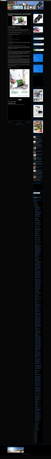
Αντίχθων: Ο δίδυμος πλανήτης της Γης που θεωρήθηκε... (38, 409)
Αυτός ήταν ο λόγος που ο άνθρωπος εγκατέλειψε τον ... (38, 394)
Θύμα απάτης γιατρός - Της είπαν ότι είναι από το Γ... (38, 275)
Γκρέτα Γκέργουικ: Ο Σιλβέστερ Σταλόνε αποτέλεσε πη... (38, 262)
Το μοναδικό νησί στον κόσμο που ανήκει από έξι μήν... (38, 291)
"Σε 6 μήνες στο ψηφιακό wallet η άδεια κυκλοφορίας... (38, 250)
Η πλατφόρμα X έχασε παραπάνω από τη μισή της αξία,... (38, 234)
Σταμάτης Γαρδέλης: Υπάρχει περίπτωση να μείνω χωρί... (38, 245)
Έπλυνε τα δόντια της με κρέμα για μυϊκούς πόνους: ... (38, 417)
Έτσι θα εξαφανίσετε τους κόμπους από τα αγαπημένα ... (38, 392)
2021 (34, 432)
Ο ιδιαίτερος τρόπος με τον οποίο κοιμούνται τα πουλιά (38, 306)
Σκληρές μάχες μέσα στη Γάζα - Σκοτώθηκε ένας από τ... (38, 282)
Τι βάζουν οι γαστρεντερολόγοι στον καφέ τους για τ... (38, 387)
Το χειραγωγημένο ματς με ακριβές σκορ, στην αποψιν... (37, 371)
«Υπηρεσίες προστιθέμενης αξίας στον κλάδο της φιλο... (38, 342)
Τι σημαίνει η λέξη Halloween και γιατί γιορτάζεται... (38, 274)
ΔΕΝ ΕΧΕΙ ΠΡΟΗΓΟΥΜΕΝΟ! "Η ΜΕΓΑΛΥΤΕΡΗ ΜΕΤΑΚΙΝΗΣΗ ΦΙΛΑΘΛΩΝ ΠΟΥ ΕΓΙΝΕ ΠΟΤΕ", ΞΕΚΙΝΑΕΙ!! (39, 142)
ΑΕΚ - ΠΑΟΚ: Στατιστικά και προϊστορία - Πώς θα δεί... (38, 381)
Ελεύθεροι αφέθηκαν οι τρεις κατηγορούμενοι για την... (38, 251)
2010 (34, 442)
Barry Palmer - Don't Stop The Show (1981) (38, 316)
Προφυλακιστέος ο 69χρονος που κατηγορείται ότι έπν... (38, 358)
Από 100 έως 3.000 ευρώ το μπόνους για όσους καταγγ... (38, 281)
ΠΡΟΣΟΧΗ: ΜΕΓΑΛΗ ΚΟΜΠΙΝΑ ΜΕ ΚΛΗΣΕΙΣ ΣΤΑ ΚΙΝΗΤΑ (39, 137)
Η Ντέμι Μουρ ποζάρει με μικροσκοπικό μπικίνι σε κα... (38, 228)
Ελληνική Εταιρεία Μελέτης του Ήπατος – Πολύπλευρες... (38, 266)
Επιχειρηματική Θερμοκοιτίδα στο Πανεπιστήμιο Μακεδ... (38, 365)
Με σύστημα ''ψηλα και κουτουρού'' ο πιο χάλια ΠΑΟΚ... (37, 311)
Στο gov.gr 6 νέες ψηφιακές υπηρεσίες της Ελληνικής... (38, 336)
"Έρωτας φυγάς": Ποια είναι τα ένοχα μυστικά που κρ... (38, 383)
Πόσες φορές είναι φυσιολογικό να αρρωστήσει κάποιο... (38, 321)
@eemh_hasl (11, 38)
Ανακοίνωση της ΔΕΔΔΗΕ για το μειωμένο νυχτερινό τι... (38, 352)
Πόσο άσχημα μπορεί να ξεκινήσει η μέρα (37, 401)
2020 (34, 433)
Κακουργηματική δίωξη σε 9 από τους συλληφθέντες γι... (38, 343)
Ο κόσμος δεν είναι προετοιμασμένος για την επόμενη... (38, 308)
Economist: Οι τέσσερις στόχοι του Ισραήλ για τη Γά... (38, 332)
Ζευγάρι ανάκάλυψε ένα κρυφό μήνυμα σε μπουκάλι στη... (38, 213)
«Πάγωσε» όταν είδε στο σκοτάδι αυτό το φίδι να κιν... (38, 379)
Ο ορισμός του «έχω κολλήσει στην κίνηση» (38, 406)
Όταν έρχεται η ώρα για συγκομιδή (37, 295)
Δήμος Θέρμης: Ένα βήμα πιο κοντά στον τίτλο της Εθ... (38, 345)
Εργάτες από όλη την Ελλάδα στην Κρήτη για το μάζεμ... (38, 376)
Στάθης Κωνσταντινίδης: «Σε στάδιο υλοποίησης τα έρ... (38, 267)
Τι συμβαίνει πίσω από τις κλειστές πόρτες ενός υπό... (38, 319)
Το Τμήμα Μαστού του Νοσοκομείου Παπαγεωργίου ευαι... (38, 238)
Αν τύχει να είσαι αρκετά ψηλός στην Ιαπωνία (38, 296)
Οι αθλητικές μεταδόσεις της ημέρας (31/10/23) (38, 264)
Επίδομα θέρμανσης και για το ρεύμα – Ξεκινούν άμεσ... (38, 378)
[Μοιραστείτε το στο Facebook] (20, 99)
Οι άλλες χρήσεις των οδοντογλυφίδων (37, 290)
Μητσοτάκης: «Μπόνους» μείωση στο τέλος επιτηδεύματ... (37, 259)
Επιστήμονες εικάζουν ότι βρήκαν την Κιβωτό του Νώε (38, 412)
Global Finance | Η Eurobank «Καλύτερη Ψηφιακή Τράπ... (38, 367)
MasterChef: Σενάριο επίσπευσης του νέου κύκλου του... (37, 255)
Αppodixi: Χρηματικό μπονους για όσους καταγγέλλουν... (38, 346)
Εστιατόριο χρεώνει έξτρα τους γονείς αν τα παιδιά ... (38, 314)
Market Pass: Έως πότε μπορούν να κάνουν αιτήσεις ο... (38, 375)
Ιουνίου (35, 425)
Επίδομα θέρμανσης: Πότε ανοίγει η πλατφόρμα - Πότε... (37, 226)
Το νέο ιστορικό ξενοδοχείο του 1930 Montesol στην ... (38, 214)
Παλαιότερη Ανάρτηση (28, 122)
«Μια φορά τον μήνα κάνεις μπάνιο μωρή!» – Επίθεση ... (38, 339)
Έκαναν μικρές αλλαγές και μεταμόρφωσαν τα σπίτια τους (39, 163)
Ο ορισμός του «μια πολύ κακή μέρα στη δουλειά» (38, 298)
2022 (34, 431)
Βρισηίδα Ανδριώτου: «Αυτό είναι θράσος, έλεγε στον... (38, 247)
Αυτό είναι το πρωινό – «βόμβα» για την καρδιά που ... (38, 224)
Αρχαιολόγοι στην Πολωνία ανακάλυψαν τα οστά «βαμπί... (37, 210)
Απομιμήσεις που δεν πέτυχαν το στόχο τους (38, 301)
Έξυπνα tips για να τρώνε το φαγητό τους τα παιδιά (38, 285)
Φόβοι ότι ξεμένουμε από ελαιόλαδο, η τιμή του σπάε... (37, 269)
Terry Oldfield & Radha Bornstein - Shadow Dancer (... (38, 216)
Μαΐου (35, 426)
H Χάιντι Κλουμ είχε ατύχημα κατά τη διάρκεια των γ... (38, 322)
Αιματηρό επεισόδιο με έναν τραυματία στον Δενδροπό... (38, 253)
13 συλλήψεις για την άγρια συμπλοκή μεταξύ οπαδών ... (38, 385)
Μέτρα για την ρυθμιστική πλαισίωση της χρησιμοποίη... (37, 350)
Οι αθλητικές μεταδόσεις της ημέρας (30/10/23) (38, 360)
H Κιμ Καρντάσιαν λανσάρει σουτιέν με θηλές (38, 414)
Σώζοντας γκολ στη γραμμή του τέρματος (38, 407)
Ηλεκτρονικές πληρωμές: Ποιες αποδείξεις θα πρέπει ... (38, 388)
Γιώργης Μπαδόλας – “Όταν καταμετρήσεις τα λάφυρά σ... (38, 369)
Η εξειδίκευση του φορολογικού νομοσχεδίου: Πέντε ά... (38, 229)
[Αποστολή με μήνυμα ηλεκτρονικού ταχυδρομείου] (18, 99)
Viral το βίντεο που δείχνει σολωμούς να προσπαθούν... (37, 232)
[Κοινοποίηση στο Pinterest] (21, 99)
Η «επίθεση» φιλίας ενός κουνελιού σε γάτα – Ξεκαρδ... (37, 399)
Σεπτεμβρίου (36, 422)
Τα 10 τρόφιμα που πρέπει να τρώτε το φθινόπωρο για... (38, 261)
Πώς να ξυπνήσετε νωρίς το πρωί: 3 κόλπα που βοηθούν (38, 317)
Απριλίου (36, 427)
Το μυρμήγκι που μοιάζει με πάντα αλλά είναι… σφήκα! (38, 397)
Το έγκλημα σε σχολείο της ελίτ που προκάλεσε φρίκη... (38, 330)
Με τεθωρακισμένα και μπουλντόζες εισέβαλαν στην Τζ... (38, 364)
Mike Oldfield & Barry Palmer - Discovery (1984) (38, 418)
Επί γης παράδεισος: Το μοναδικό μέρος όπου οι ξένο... (37, 411)
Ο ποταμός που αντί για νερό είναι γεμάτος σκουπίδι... (38, 415)
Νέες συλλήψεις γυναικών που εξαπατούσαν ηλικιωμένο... (38, 272)
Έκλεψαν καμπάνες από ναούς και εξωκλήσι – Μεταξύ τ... (38, 340)
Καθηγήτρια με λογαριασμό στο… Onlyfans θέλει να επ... (37, 221)
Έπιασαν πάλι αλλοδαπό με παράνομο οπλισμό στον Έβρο (38, 277)
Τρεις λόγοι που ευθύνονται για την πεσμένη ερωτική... (38, 309)
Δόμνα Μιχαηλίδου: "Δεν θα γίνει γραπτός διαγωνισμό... (38, 355)
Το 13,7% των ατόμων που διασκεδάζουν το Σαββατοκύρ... (37, 334)
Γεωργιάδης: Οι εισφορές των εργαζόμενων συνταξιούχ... (38, 348)
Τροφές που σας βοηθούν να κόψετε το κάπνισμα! (38, 288)
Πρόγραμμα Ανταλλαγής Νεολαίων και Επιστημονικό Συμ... (38, 236)
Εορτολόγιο (38, 86)
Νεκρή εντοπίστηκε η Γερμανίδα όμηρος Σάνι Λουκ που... (38, 357)
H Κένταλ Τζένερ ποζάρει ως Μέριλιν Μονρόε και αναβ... (38, 325)
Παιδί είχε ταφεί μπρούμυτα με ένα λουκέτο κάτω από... (38, 304)
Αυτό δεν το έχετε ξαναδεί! (39, 150)
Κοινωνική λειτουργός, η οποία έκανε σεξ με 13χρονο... (38, 211)
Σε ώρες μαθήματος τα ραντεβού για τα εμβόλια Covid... (37, 329)
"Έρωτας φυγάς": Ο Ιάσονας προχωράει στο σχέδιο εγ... (38, 284)
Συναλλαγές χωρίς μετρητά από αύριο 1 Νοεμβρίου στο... (37, 240)
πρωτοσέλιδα (38, 117)
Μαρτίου (36, 428)
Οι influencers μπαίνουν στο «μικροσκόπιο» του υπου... (38, 353)
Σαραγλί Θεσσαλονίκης (37, 382)
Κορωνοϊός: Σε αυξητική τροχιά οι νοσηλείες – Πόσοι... (38, 390)
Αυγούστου (36, 423)
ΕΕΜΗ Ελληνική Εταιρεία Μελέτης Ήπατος (15, 39)
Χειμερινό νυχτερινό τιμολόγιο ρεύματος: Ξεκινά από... (38, 271)
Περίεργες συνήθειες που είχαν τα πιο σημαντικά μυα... (38, 207)
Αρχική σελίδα (19, 122)
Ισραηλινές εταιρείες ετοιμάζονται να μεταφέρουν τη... (38, 257)
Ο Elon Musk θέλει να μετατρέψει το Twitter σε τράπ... (37, 421)
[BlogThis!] (19, 99)
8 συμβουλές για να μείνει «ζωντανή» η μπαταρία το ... (38, 287)
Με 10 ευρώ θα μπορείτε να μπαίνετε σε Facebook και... (38, 222)
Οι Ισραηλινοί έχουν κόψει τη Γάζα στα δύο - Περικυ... (38, 337)
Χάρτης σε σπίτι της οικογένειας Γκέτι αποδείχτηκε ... (37, 218)
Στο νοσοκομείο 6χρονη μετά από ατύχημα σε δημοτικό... (38, 361)
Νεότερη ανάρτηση (10, 122)
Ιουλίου (35, 424)
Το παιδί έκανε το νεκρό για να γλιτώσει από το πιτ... (38, 279)
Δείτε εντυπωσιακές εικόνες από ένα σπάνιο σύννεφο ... (38, 324)
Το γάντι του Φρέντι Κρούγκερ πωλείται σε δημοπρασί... (38, 313)
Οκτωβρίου (36, 206)
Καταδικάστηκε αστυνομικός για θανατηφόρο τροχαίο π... (38, 248)
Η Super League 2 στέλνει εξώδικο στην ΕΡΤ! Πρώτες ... (38, 242)
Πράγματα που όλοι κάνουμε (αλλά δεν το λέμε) (38, 396)
